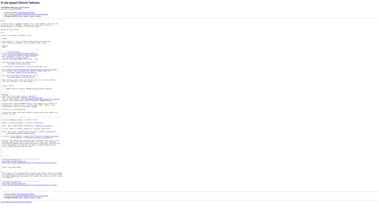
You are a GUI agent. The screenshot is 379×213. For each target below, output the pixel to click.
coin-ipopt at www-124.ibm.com (17, 57)
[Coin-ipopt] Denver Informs (26, 12)
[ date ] (20, 16)
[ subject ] (32, 16)
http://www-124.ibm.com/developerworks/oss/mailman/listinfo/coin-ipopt (29, 69)
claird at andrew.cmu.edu (21, 7)
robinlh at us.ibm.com (44, 126)
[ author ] (38, 16)
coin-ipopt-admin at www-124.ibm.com (21, 77)
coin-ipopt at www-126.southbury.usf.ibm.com (42, 99)
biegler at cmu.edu (51, 136)
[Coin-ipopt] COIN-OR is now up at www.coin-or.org (31, 14)
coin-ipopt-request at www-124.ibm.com (21, 53)
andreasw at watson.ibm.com (31, 97)
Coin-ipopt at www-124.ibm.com (13, 161)
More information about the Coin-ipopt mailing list (16, 202)
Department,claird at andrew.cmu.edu (21, 133)
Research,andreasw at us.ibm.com (40, 137)
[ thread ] (26, 16)
